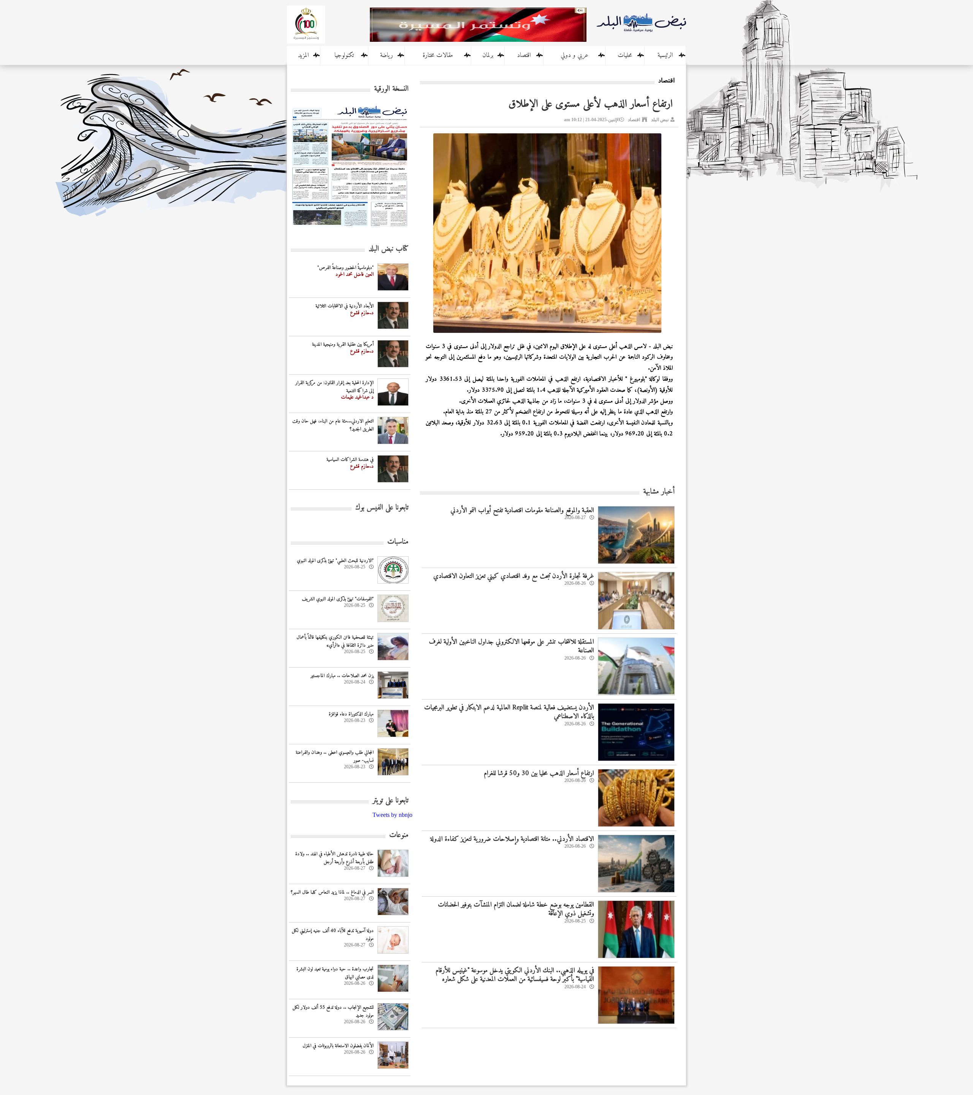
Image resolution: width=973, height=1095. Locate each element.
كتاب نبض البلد (389, 249)
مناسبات (398, 542)
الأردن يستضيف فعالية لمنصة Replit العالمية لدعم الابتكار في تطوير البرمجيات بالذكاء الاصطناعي (509, 712)
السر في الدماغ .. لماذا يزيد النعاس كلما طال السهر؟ (332, 892)
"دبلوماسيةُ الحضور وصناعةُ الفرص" (345, 267)
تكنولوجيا (344, 55)
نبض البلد (660, 119)
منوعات (399, 835)
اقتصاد (524, 55)
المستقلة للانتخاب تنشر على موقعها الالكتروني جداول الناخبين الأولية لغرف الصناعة (511, 646)
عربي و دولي (574, 55)
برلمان (487, 55)
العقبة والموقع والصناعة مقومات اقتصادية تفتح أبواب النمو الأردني (522, 510)
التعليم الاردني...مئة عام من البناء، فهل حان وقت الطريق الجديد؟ (333, 425)
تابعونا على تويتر (390, 800)
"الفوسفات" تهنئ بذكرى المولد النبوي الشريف (338, 599)
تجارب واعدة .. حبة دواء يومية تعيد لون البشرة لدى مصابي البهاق (335, 973)
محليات (625, 55)
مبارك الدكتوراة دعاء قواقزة (351, 714)
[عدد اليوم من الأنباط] (349, 228)
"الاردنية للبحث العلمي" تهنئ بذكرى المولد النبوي (335, 560)
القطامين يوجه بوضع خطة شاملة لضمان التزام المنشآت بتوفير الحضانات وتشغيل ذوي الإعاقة (516, 909)
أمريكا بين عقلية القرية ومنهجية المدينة (343, 344)
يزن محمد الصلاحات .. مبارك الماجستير (342, 675)
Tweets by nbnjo (392, 815)
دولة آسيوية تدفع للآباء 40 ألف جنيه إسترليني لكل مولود (333, 934)
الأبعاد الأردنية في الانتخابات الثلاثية (344, 306)
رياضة (386, 55)
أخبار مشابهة (659, 491)
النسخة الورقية (391, 89)
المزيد (303, 55)
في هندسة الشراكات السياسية (350, 459)
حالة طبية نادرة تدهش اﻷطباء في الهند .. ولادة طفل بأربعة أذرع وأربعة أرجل (334, 858)
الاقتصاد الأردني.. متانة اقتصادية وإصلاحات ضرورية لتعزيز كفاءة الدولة (512, 839)
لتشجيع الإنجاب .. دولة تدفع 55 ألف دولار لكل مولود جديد (333, 1011)
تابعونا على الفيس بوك (382, 507)
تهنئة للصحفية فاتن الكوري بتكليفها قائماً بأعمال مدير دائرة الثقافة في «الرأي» (335, 641)
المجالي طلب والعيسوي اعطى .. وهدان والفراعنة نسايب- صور (335, 756)
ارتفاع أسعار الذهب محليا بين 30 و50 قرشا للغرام (539, 773)
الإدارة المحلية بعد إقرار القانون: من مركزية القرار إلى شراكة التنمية (334, 386)
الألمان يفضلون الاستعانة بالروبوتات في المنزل (338, 1045)
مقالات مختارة (438, 55)
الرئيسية (665, 55)
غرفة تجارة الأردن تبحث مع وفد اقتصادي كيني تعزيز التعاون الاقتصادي (513, 576)
